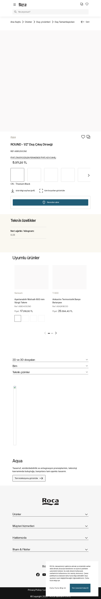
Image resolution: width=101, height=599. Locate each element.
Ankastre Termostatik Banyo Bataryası (66, 301)
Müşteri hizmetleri (23, 525)
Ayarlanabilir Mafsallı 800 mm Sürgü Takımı (29, 301)
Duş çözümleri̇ (43, 22)
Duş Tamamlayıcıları (65, 22)
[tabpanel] (31, 296)
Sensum (18, 293)
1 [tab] (49, 333)
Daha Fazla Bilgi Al (58, 588)
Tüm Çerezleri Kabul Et (80, 588)
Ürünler (28, 22)
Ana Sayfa (16, 22)
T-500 (55, 293)
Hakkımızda (19, 537)
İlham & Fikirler (21, 549)
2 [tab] (52, 333)
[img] (17, 318)
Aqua (17, 460)
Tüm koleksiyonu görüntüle (26, 478)
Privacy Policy (34, 590)
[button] (15, 12)
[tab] (50, 360)
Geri (87, 22)
